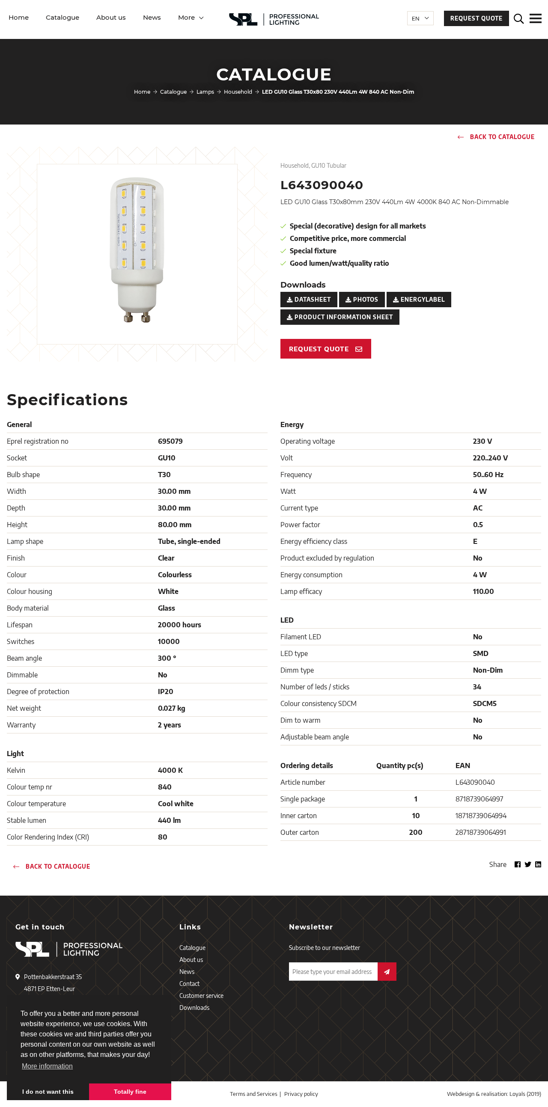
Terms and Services (253, 1093)
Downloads (194, 1007)
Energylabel (422, 299)
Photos (364, 299)
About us (111, 17)
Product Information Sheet (343, 317)
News (152, 17)
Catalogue (62, 17)
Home (19, 17)
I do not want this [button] (48, 1091)
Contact (189, 983)
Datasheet (312, 299)
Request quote (476, 18)
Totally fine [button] (130, 1091)
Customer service (201, 995)
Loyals (517, 1093)
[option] (137, 249)
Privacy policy (301, 1093)
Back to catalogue (501, 137)
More (186, 17)
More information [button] (47, 1066)
